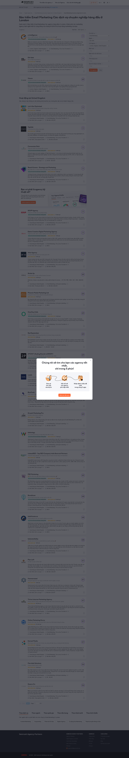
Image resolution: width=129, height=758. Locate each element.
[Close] (90, 360)
